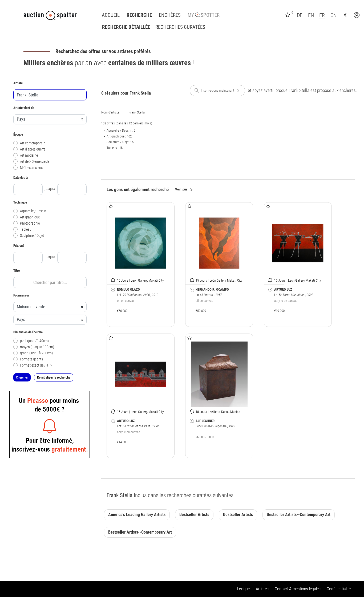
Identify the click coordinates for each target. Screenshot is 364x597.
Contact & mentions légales (298, 588)
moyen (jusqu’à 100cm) (37, 347)
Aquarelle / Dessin (33, 211)
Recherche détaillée (126, 27)
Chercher (22, 377)
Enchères (170, 15)
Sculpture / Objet (32, 235)
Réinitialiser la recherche (53, 377)
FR (322, 15)
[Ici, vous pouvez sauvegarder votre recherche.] (113, 290)
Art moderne (29, 155)
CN (333, 15)
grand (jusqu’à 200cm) (36, 353)
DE (299, 15)
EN (311, 15)
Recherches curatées (180, 27)
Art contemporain (32, 143)
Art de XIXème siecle (34, 161)
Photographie (30, 223)
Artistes (262, 588)
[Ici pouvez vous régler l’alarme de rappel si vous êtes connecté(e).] (113, 280)
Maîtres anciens (31, 167)
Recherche (139, 15)
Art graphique (30, 217)
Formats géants (31, 359)
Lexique (243, 588)
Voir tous (185, 189)
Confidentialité (339, 588)
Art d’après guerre (32, 149)
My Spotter (204, 15)
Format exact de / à (36, 365)
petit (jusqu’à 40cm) (34, 341)
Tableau (25, 229)
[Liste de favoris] (288, 14)
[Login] (357, 16)
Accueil (111, 15)
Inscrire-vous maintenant (217, 90)
